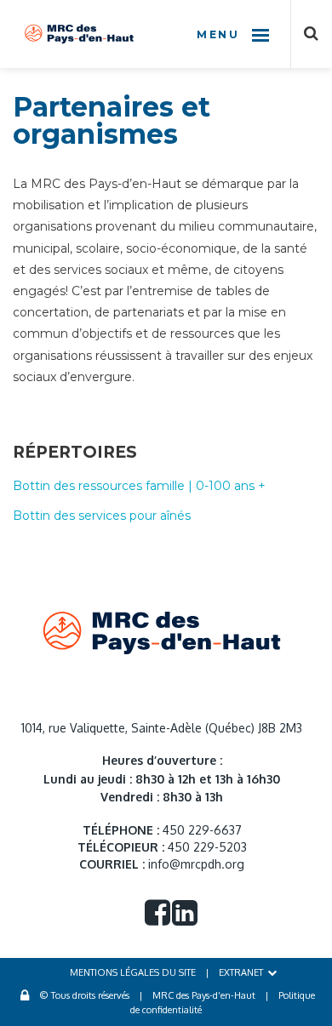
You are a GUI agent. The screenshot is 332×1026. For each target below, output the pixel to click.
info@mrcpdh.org (196, 864)
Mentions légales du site (133, 972)
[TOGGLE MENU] (260, 34)
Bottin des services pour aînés (102, 515)
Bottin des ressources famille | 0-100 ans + (139, 485)
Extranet (241, 972)
